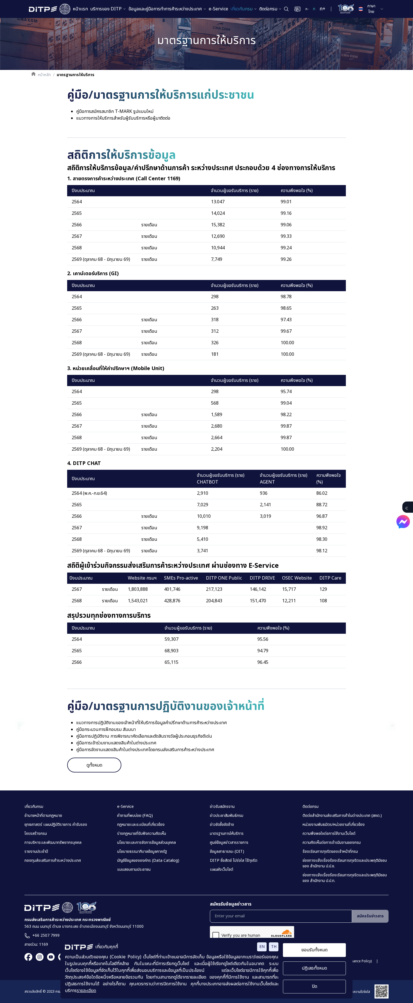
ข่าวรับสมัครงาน (222, 807)
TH (273, 947)
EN (262, 947)
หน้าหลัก (44, 75)
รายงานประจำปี (36, 851)
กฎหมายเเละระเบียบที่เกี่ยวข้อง (141, 825)
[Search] (286, 8)
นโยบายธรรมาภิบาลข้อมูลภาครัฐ (142, 851)
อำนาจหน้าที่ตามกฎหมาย (43, 816)
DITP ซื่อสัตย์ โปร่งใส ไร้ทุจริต (233, 860)
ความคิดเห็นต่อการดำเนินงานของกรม (332, 842)
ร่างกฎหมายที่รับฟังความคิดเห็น (141, 833)
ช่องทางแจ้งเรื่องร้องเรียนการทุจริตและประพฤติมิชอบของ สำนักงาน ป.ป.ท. (345, 878)
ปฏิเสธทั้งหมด (314, 968)
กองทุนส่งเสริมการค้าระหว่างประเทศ (52, 860)
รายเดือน (149, 225)
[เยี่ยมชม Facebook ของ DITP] (28, 957)
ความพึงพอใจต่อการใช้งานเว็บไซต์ (329, 833)
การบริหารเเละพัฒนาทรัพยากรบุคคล (52, 842)
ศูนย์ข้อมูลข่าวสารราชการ (229, 842)
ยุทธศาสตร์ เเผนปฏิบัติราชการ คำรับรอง (55, 825)
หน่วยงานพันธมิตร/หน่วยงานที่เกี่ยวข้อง (334, 825)
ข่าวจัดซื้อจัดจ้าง (222, 825)
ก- (306, 9)
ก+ (322, 9)
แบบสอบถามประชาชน (134, 869)
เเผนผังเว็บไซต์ (221, 869)
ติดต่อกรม (268, 9)
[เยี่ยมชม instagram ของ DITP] (38, 957)
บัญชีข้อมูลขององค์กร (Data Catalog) (148, 860)
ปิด (314, 986)
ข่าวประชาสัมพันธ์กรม (226, 816)
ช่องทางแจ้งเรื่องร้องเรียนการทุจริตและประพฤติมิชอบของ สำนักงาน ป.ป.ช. (345, 863)
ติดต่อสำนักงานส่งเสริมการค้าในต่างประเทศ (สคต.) (342, 816)
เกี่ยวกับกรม (241, 9)
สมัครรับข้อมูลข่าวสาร (230, 904)
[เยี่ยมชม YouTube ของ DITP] (49, 957)
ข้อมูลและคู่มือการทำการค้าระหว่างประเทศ (165, 9)
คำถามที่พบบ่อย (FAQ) (135, 816)
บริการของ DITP (106, 9)
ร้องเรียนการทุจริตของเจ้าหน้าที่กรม (330, 851)
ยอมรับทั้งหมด (314, 950)
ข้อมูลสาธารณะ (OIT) (227, 851)
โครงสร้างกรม (35, 833)
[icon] (406, 508)
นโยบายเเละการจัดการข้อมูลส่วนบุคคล (146, 842)
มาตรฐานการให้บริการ (227, 833)
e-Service (218, 9)
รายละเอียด (86, 990)
